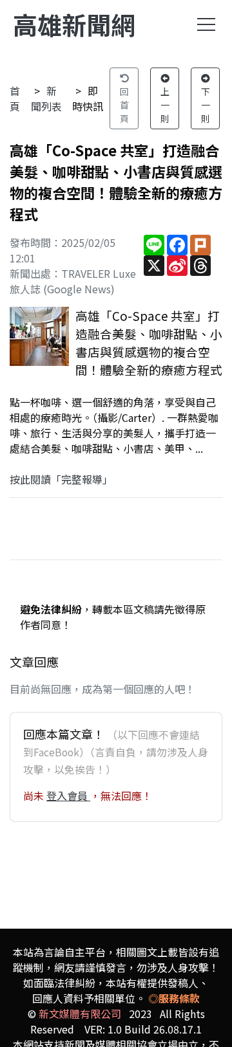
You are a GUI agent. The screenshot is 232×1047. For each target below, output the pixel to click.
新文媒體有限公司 (80, 1013)
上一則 (164, 105)
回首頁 (124, 105)
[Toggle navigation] (206, 24)
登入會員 (68, 795)
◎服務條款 (174, 998)
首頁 (15, 98)
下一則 (205, 105)
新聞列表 (46, 98)
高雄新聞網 (74, 24)
